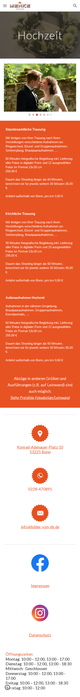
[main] (40, 35)
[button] (5, 5)
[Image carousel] (40, 90)
